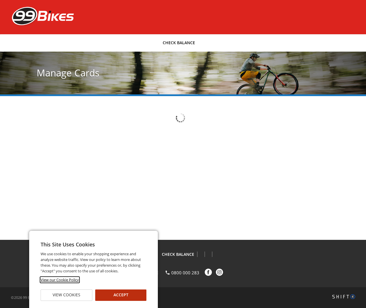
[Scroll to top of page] (355, 225)
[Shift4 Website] (343, 296)
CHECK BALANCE (179, 42)
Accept (121, 295)
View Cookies (66, 295)
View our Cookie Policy (60, 279)
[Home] (42, 16)
